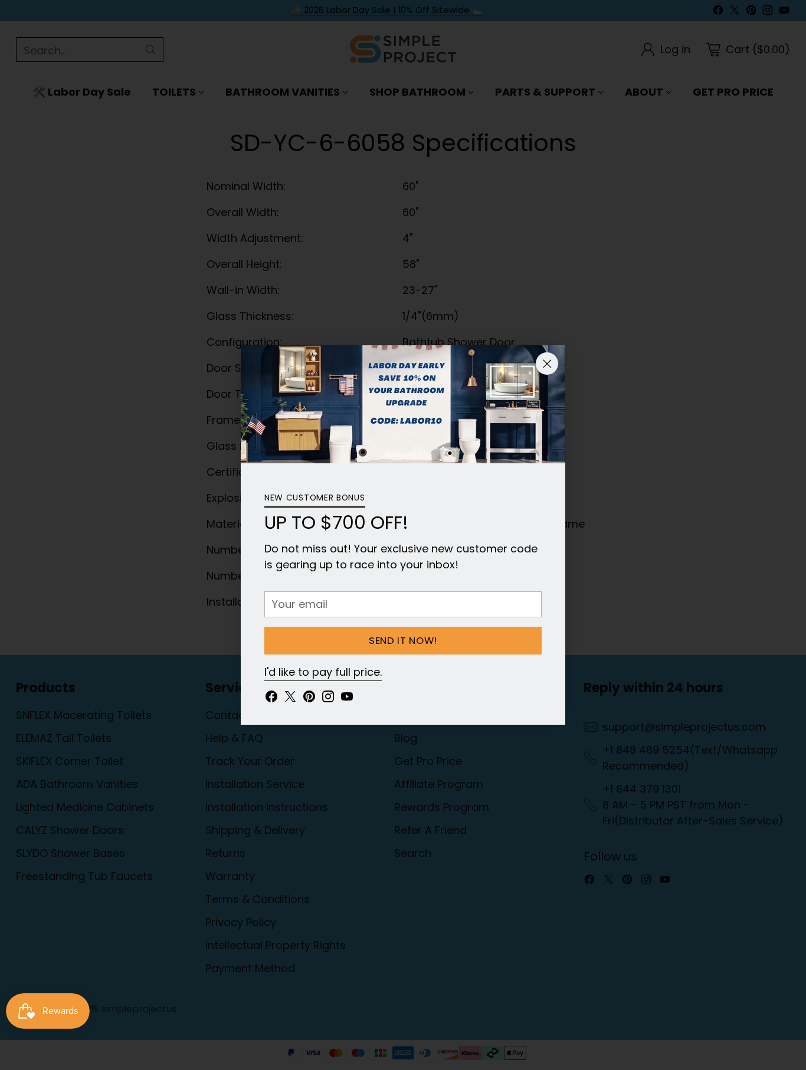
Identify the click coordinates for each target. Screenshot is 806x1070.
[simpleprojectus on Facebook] (271, 698)
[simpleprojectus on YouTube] (347, 698)
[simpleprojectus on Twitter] (290, 698)
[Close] (547, 363)
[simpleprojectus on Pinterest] (309, 698)
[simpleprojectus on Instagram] (328, 698)
